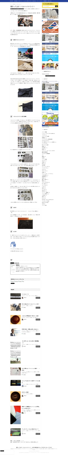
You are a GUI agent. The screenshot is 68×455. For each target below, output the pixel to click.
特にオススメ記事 (45, 144)
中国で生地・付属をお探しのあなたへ (30, 329)
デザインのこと (45, 170)
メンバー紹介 (44, 205)
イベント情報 (44, 159)
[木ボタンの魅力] (15, 391)
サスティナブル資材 (45, 136)
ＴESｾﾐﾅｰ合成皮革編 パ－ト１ (18, 440)
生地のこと (44, 177)
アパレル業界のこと (45, 193)
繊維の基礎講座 (45, 152)
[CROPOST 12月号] (20, 281)
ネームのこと (31, 384)
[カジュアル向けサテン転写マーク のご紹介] (15, 380)
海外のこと (44, 196)
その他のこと (44, 195)
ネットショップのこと (33, 330)
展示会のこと (44, 190)
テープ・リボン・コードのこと (30, 295)
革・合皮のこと (35, 317)
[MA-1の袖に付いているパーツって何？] (15, 303)
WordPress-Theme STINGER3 (34, 451)
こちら (20, 248)
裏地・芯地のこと (45, 179)
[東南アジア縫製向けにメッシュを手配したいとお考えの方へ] (15, 406)
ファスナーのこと (45, 167)
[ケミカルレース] (15, 293)
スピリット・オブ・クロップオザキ (48, 150)
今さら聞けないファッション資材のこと (31, 371)
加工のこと (44, 163)
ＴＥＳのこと (44, 134)
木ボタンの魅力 (25, 392)
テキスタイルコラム (45, 140)
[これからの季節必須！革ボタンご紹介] (15, 315)
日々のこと (44, 198)
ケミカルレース (25, 294)
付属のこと (29, 8)
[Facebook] (13, 271)
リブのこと (31, 305)
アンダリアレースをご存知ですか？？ (30, 429)
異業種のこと (44, 137)
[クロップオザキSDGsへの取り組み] (50, 53)
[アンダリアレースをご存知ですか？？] (15, 428)
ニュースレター (45, 143)
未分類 (43, 157)
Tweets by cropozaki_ (45, 73)
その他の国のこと (45, 175)
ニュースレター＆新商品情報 (47, 139)
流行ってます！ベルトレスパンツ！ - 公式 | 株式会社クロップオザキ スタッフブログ (34, 447)
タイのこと (44, 169)
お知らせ (43, 203)
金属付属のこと (33, 8)
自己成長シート (45, 147)
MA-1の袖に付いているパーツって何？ (30, 304)
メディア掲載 (44, 131)
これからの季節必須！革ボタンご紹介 (30, 315)
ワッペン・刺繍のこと (36, 384)
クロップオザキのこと (46, 182)
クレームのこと (45, 185)
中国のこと (27, 330)
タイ (43, 154)
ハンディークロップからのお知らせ (48, 133)
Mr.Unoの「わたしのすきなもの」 (48, 199)
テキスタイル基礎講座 (46, 153)
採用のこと (44, 149)
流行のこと (37, 8)
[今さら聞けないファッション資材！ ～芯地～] (15, 368)
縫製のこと (44, 156)
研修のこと (44, 146)
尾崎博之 (17, 265)
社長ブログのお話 (45, 202)
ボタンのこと (26, 8)
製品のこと (44, 180)
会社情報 (43, 165)
